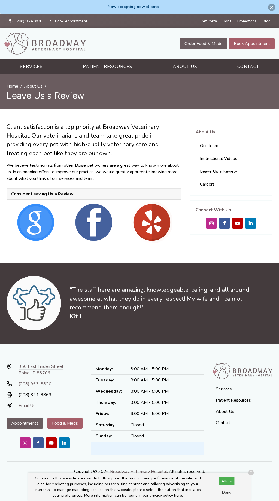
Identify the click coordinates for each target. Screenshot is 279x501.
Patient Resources (107, 67)
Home (12, 86)
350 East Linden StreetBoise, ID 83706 (41, 369)
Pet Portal (209, 21)
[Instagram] (211, 223)
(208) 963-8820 (35, 384)
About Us (185, 67)
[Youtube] (237, 223)
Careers (207, 184)
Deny (226, 492)
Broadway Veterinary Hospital (138, 472)
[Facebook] (224, 223)
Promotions (247, 21)
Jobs (227, 21)
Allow (227, 481)
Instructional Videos (218, 159)
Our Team (209, 146)
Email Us (27, 406)
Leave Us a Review (218, 171)
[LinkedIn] (250, 223)
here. (178, 495)
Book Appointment (252, 44)
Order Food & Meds (203, 44)
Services (31, 67)
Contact (248, 67)
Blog (267, 21)
